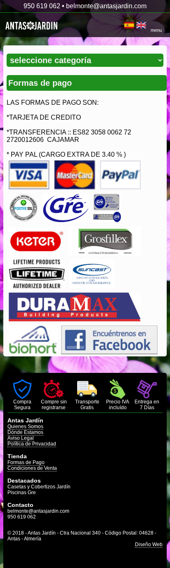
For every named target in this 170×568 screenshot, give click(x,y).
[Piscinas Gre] (65, 220)
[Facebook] (109, 352)
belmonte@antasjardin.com (106, 5)
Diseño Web (149, 544)
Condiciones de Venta (32, 468)
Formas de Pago (26, 462)
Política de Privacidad (31, 444)
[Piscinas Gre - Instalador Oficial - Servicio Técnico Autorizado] (107, 220)
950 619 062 (42, 5)
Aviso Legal (20, 438)
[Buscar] (121, 25)
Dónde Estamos (25, 432)
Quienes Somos (25, 426)
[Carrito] (123, 25)
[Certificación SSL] (23, 220)
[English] (141, 25)
